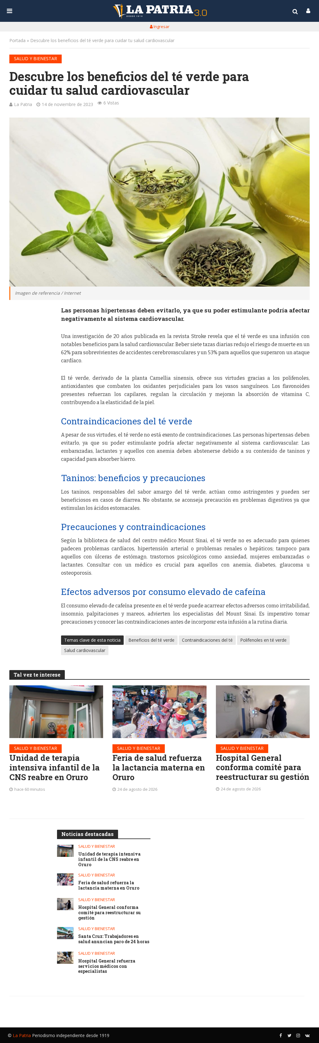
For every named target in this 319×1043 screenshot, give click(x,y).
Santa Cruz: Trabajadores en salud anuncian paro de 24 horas (113, 939)
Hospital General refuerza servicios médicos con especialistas (106, 966)
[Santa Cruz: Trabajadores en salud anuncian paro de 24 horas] (65, 933)
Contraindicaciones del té (207, 640)
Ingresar (161, 26)
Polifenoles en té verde (263, 640)
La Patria (23, 104)
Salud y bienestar (35, 58)
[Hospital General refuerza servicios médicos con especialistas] (65, 958)
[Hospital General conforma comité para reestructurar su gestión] (263, 711)
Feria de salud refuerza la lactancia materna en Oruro (158, 767)
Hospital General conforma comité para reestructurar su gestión (262, 767)
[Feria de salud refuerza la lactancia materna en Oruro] (159, 711)
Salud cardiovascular (84, 650)
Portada (17, 40)
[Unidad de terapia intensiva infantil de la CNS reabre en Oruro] (56, 711)
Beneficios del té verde (151, 640)
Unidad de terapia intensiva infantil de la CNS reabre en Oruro (54, 767)
